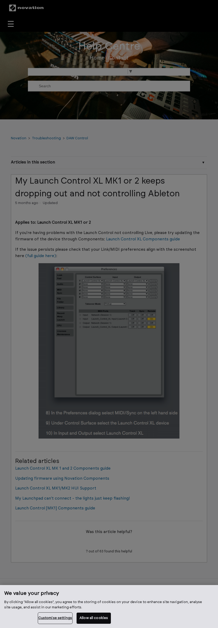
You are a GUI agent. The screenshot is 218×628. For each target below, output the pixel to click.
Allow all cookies (93, 618)
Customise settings (55, 618)
